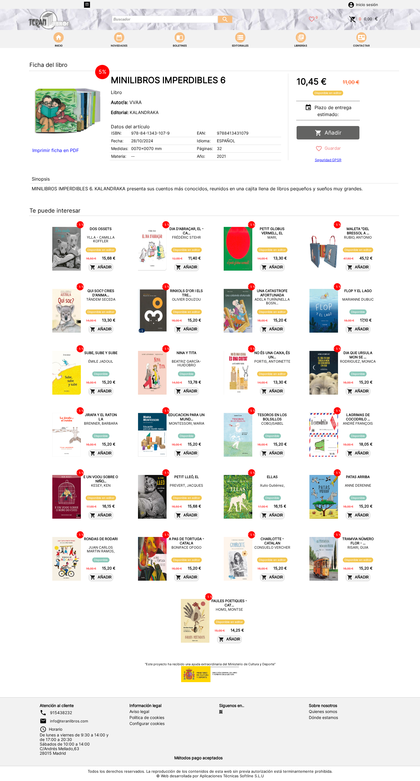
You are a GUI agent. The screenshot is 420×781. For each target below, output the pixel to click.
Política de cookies (146, 717)
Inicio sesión (367, 5)
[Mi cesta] (352, 18)
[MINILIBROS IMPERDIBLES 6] (68, 109)
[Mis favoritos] (311, 18)
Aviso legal (139, 711)
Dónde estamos (323, 717)
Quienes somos (323, 711)
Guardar (331, 148)
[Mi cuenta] (351, 4)
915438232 (61, 712)
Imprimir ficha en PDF (55, 150)
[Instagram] (87, 5)
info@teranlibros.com (69, 721)
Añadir (331, 132)
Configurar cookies (147, 723)
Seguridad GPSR (328, 160)
